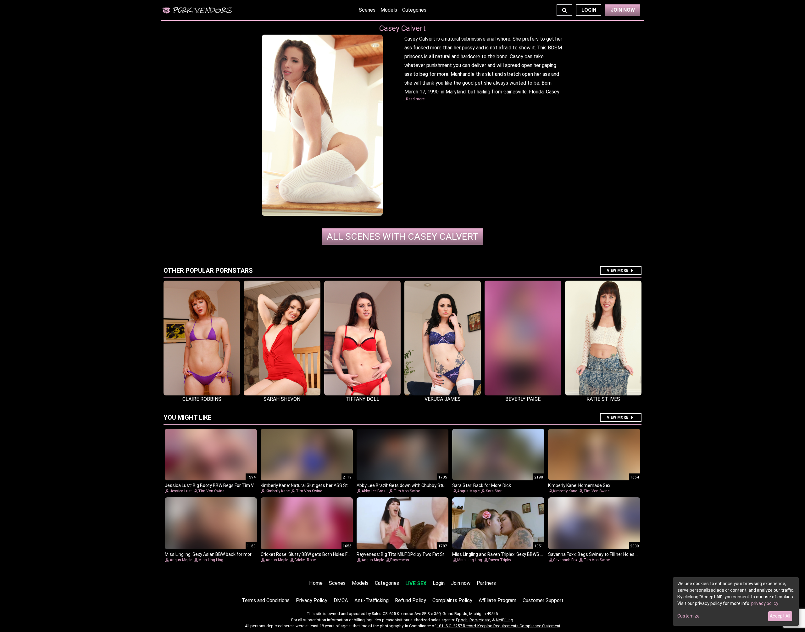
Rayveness (399, 560)
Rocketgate (479, 620)
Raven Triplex (500, 560)
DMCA (341, 600)
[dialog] (736, 601)
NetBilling (504, 620)
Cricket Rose (305, 560)
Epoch (462, 620)
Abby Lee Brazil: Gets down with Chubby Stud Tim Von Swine (417, 485)
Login (588, 10)
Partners (486, 583)
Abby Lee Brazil (374, 491)
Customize (688, 615)
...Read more (414, 99)
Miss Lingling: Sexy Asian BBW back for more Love (214, 554)
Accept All (780, 615)
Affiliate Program (497, 600)
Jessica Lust (181, 491)
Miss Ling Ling (210, 560)
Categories (414, 10)
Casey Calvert (402, 236)
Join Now (623, 10)
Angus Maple (468, 491)
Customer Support (543, 600)
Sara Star (494, 491)
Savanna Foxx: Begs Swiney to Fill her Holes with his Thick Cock (611, 554)
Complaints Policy (452, 600)
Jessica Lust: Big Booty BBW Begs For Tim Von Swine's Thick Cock (231, 485)
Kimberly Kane (278, 491)
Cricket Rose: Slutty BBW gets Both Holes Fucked (310, 554)
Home (316, 583)
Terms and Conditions (266, 600)
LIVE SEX (415, 583)
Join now (460, 583)
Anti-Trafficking (371, 600)
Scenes (367, 10)
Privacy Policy (311, 600)
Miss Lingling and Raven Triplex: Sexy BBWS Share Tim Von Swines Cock (524, 554)
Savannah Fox (565, 560)
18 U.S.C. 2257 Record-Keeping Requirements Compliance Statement (498, 626)
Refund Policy (410, 600)
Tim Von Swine (211, 491)
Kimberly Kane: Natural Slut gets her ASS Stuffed (310, 485)
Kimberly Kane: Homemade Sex (579, 485)
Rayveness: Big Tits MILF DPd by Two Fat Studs (404, 554)
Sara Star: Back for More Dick (481, 485)
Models (388, 10)
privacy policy (764, 603)
